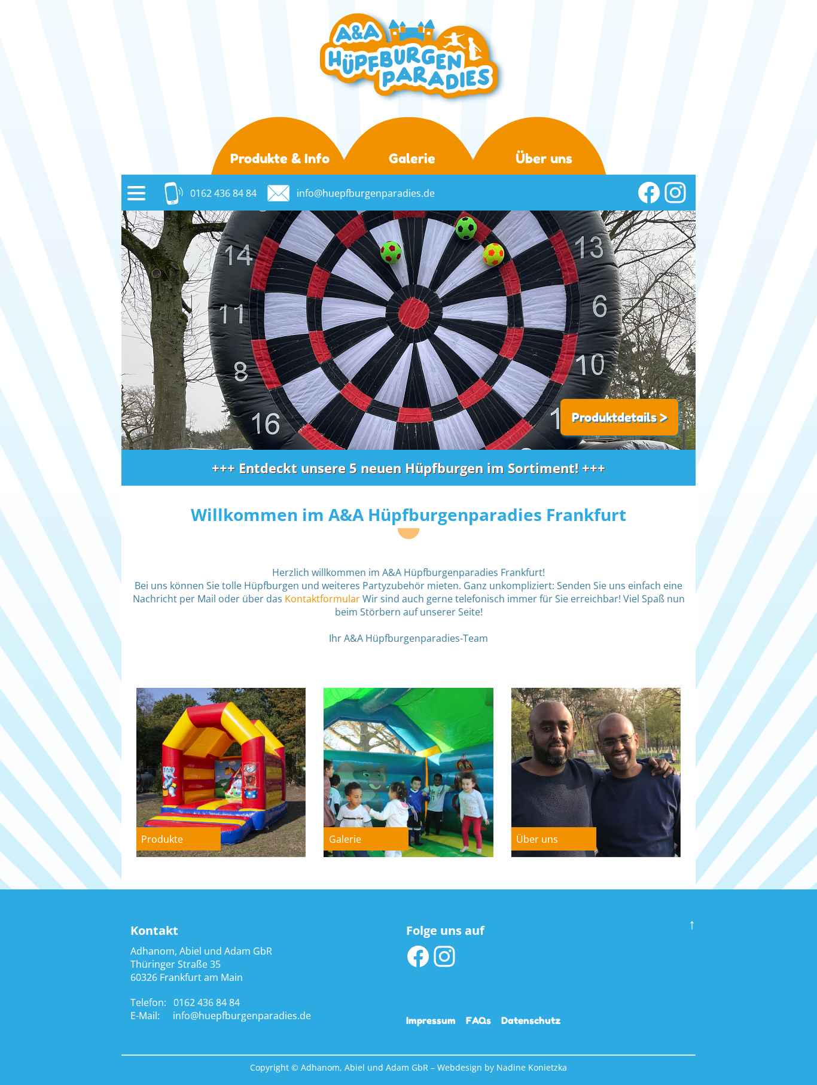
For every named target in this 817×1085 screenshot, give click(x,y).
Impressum (431, 1020)
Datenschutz (530, 1020)
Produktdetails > (619, 417)
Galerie (412, 158)
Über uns (544, 158)
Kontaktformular (322, 598)
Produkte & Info (280, 158)
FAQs (478, 1020)
